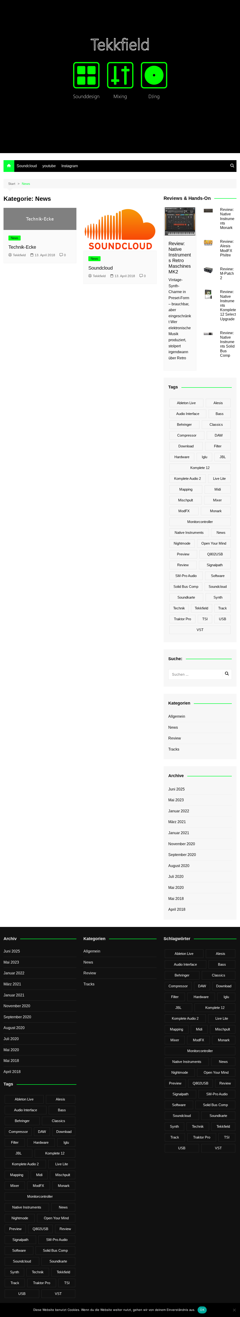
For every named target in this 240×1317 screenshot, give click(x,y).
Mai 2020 (176, 888)
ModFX (184, 511)
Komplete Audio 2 (187, 478)
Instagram (69, 166)
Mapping (185, 489)
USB (222, 619)
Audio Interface (187, 414)
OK (202, 1310)
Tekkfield (19, 255)
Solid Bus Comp (185, 587)
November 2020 (181, 844)
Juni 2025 (176, 789)
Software (218, 576)
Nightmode (182, 543)
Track (222, 608)
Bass (220, 414)
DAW (219, 435)
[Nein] (234, 1310)
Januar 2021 (178, 833)
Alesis (218, 403)
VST (200, 630)
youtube (49, 166)
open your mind (213, 543)
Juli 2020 (176, 877)
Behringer (184, 424)
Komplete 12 (200, 468)
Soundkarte (186, 597)
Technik (179, 608)
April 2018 (176, 909)
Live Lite (219, 478)
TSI (205, 619)
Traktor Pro (182, 619)
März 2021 (177, 822)
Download (186, 446)
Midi (217, 489)
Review (183, 565)
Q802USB (215, 554)
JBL (223, 457)
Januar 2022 (178, 811)
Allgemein (176, 716)
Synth (218, 597)
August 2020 (178, 866)
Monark (216, 511)
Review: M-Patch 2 (227, 273)
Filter (217, 446)
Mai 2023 (176, 800)
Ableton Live (186, 403)
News (14, 238)
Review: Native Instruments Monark (227, 219)
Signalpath (215, 565)
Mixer (217, 500)
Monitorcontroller (200, 522)
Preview (183, 554)
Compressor (186, 435)
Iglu (204, 457)
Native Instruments (189, 533)
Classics (216, 424)
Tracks (173, 749)
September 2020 (182, 855)
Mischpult (185, 500)
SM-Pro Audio (186, 576)
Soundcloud (27, 166)
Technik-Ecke (22, 247)
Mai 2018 (176, 899)
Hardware (181, 457)
